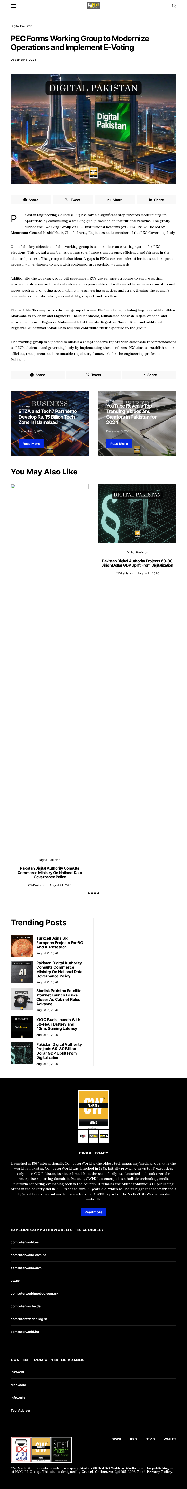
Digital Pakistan (21, 26)
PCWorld (17, 1372)
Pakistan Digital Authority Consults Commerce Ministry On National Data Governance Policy (50, 872)
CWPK (116, 1439)
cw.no (15, 1280)
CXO (133, 1439)
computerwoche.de (25, 1306)
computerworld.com (26, 1268)
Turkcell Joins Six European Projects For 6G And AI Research (59, 942)
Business (25, 406)
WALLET (170, 1439)
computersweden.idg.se (29, 1319)
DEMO (150, 1439)
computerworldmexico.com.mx (34, 1293)
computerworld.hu (25, 1332)
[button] (88, 893)
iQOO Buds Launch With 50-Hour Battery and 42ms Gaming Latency (58, 1024)
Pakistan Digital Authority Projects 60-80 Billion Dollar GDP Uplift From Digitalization (137, 563)
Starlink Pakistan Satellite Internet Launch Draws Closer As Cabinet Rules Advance (58, 997)
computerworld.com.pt (28, 1255)
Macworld (18, 1385)
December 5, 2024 (23, 59)
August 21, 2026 (60, 885)
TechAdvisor (20, 1410)
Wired (110, 401)
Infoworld (18, 1397)
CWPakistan (36, 885)
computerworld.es (24, 1242)
